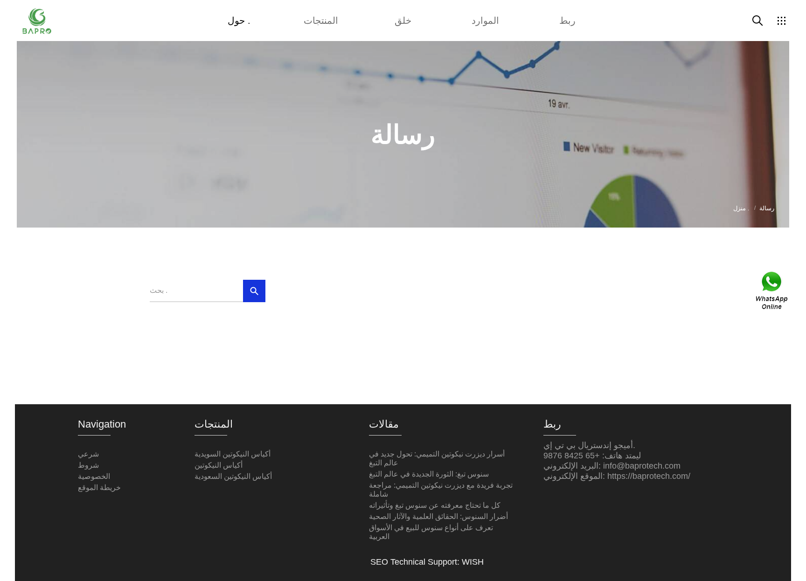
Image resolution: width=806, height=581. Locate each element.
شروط (88, 465)
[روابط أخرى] (781, 20)
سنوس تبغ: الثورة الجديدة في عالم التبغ (429, 474)
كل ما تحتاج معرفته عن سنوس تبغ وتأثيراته (434, 505)
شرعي (88, 454)
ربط (567, 20)
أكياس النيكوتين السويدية (233, 454)
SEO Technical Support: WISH (427, 562)
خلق (403, 20)
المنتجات (321, 20)
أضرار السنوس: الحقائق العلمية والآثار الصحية (438, 516)
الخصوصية (94, 476)
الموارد (485, 20)
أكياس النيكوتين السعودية (233, 476)
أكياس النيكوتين (219, 465)
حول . (239, 20)
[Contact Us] (772, 290)
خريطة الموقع (99, 487)
